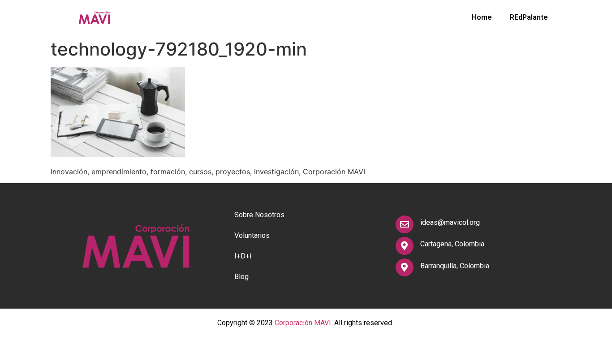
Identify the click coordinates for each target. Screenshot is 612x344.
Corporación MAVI (303, 322)
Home (482, 17)
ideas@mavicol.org (450, 222)
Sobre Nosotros (259, 215)
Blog (241, 276)
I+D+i (242, 256)
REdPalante (529, 17)
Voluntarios (252, 235)
